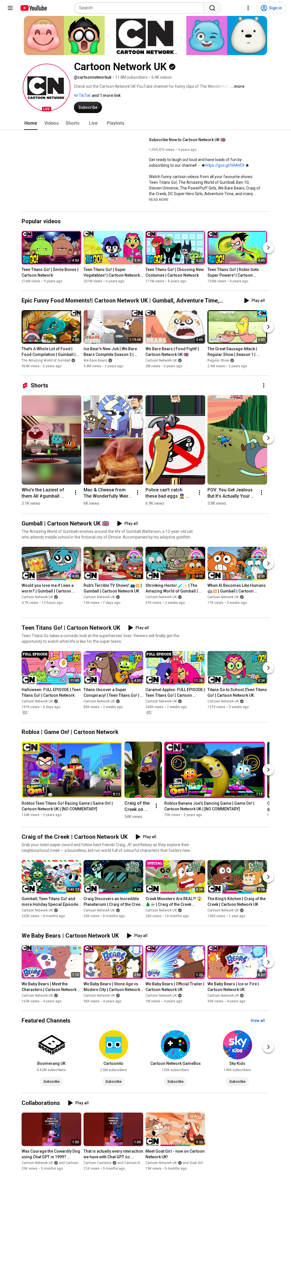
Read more (159, 200)
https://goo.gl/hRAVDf (225, 165)
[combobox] (140, 8)
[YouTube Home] (33, 8)
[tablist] (145, 123)
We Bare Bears (95, 360)
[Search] (212, 8)
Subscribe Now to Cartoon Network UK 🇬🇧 (187, 139)
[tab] (31, 123)
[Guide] (10, 8)
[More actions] (263, 385)
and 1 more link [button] (106, 95)
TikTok (84, 95)
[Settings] (248, 8)
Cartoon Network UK (161, 360)
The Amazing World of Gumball (46, 360)
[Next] (268, 247)
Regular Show (218, 360)
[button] (46, 87)
